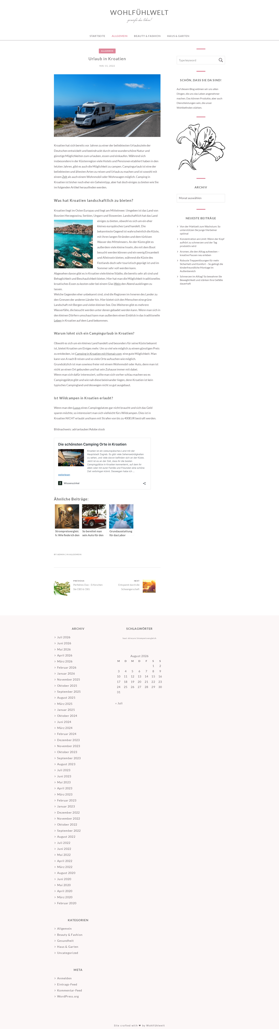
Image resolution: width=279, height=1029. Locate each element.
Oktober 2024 (67, 715)
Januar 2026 (66, 673)
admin (61, 554)
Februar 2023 (66, 800)
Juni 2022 (64, 848)
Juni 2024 (64, 722)
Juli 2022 (63, 842)
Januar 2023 (66, 806)
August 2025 (66, 697)
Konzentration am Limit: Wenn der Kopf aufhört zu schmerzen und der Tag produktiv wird (202, 242)
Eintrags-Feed (67, 984)
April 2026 (64, 655)
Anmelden (64, 978)
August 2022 (66, 836)
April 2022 (64, 861)
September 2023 (69, 758)
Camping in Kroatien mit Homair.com (98, 353)
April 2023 (64, 788)
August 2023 (66, 764)
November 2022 (68, 818)
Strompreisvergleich (146, 638)
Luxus (77, 407)
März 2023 (64, 794)
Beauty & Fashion (147, 35)
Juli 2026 (63, 637)
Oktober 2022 (67, 824)
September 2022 (69, 830)
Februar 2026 (66, 667)
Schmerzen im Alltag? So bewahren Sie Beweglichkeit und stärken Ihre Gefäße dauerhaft (201, 280)
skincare (132, 638)
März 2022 (64, 867)
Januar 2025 (66, 709)
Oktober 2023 (67, 752)
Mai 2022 (64, 854)
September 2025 (69, 691)
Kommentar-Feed (69, 990)
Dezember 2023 (68, 740)
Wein (117, 283)
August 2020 (66, 873)
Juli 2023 (63, 770)
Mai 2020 (64, 885)
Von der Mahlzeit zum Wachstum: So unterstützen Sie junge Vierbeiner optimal (200, 230)
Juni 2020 (64, 879)
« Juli (119, 703)
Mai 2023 (64, 782)
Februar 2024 (66, 734)
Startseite (97, 35)
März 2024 (64, 728)
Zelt (64, 177)
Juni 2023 (64, 776)
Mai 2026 (64, 649)
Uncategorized (67, 953)
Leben (58, 320)
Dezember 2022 (68, 812)
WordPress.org (68, 996)
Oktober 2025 (67, 685)
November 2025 (68, 679)
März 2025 (64, 703)
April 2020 (64, 891)
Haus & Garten (178, 35)
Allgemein (120, 35)
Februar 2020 (66, 903)
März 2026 (64, 661)
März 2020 (64, 897)
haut (125, 638)
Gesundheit (65, 940)
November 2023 (68, 746)
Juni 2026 (64, 643)
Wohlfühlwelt (139, 12)
